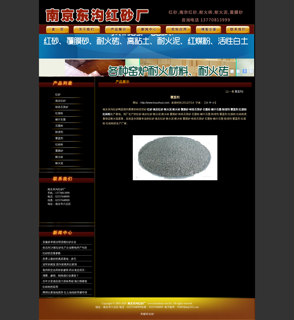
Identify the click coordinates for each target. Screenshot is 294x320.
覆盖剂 (59, 138)
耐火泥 (59, 163)
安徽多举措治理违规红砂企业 (59, 242)
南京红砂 (60, 100)
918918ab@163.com (188, 307)
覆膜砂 (59, 150)
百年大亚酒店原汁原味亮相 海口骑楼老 (65, 281)
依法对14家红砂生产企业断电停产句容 (65, 247)
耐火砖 (59, 156)
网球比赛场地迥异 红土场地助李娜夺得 (65, 292)
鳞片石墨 (60, 119)
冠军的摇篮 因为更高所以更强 (60, 264)
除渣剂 (59, 132)
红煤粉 (59, 113)
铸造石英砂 (61, 107)
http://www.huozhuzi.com (155, 102)
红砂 (57, 94)
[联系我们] (146, 55)
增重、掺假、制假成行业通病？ (61, 275)
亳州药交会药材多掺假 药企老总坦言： (65, 270)
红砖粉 (59, 144)
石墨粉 (59, 125)
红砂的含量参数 (52, 253)
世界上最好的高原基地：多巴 (59, 258)
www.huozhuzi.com (158, 303)
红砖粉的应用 (50, 286)
